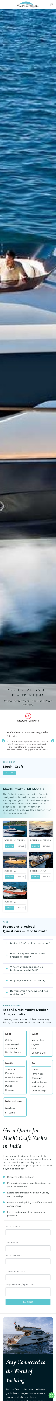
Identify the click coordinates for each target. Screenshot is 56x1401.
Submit (28, 1301)
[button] (53, 741)
